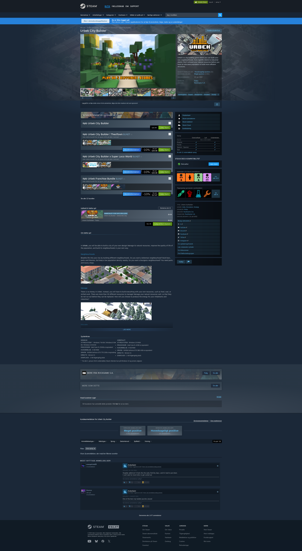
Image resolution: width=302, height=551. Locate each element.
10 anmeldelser (90, 494)
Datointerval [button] (124, 441)
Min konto (207, 541)
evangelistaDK (91, 464)
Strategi (214, 94)
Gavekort (145, 545)
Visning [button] (147, 441)
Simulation (207, 94)
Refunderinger (184, 545)
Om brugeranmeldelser (201, 421)
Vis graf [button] (215, 441)
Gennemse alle (165, 208)
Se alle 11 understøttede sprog (187, 152)
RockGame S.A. (199, 83)
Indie (183, 207)
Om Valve (168, 530)
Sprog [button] (113, 441)
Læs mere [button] (214, 164)
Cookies (182, 541)
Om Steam (146, 530)
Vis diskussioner (183, 250)
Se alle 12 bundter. (88, 198)
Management (198, 94)
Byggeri (190, 94)
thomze (89, 490)
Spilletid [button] (137, 441)
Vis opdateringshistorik (185, 244)
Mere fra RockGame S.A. (100, 373)
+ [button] (218, 94)
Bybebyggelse (182, 94)
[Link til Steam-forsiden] (88, 8)
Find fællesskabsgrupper (186, 253)
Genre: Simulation (93, 28)
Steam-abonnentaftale (149, 533)
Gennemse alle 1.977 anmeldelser (150, 515)
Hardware (168, 537)
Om (127, 6)
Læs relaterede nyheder (186, 247)
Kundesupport (208, 537)
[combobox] (192, 15)
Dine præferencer (216, 421)
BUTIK (107, 6)
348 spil (88, 492)
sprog (217, 2)
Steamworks (146, 537)
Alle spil (82, 28)
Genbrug (168, 541)
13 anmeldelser (90, 466)
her (117, 404)
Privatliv (182, 530)
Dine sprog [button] (89, 448)
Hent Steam (208, 530)
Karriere (167, 533)
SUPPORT (134, 6)
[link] (150, 150)
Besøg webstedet (184, 221)
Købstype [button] (102, 441)
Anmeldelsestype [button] (87, 441)
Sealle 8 (216, 193)
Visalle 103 (216, 177)
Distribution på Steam (149, 541)
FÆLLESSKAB (118, 6)
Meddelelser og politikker (187, 537)
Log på (84, 103)
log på (211, 2)
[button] (85, 15)
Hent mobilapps (209, 533)
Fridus (196, 81)
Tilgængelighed (184, 533)
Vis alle (219, 397)
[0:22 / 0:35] (128, 61)
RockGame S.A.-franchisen (108, 28)
